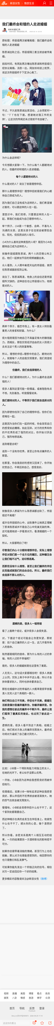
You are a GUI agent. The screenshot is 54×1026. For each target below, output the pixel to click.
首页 (12, 1008)
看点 (39, 993)
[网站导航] (51, 3)
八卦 (14, 997)
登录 (41, 1008)
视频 (6, 993)
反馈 (32, 1008)
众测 (47, 997)
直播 (14, 993)
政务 (47, 993)
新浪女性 (15, 3)
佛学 (39, 997)
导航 (22, 1008)
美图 (22, 993)
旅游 (31, 997)
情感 (22, 997)
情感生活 (29, 3)
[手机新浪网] (4, 3)
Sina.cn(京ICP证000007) (20, 1016)
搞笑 (6, 997)
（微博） (44, 878)
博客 (31, 993)
